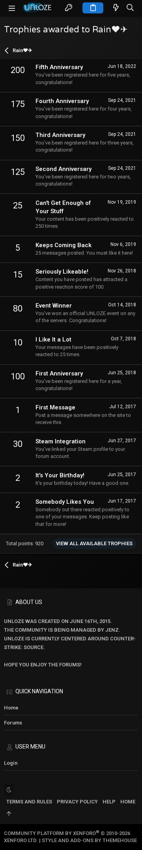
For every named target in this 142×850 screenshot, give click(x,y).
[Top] (9, 814)
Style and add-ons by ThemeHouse (89, 840)
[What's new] (116, 8)
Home (11, 708)
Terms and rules (29, 802)
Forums (13, 723)
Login (10, 763)
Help (109, 802)
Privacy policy (77, 802)
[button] (12, 8)
